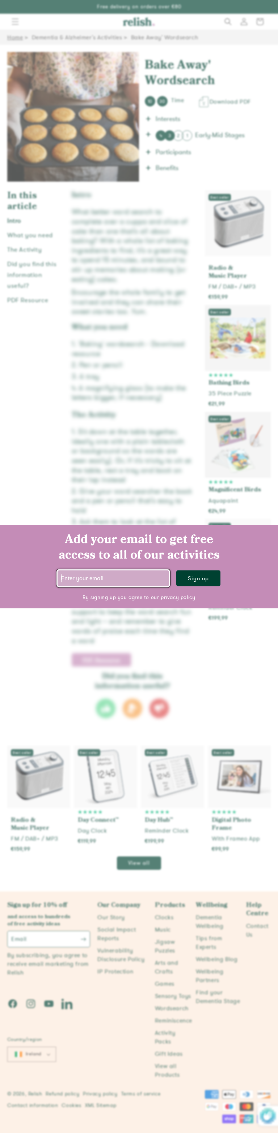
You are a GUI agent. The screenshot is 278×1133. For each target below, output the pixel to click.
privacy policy (178, 597)
